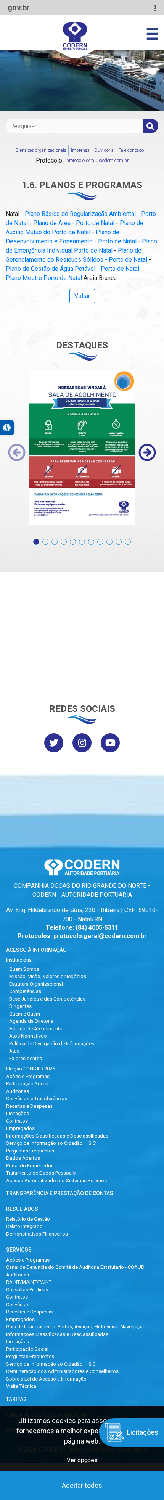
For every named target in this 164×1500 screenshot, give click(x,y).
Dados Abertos (23, 1158)
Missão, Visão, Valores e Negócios (47, 976)
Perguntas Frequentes (30, 1151)
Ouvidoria (104, 150)
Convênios (17, 1304)
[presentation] (17, 452)
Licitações (17, 1113)
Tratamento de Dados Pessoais (41, 1173)
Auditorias (17, 1091)
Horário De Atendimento (36, 1029)
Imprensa (80, 150)
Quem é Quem (24, 1014)
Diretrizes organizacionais (41, 150)
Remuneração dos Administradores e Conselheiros (62, 1371)
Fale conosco (131, 150)
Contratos (17, 1121)
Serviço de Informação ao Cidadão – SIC (51, 1143)
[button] (36, 537)
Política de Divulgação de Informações (51, 1043)
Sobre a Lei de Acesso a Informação (46, 1379)
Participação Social (27, 1083)
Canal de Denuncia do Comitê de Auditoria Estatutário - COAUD (75, 1267)
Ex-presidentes (25, 1058)
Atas (14, 1051)
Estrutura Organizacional (36, 984)
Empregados (20, 1128)
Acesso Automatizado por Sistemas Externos (56, 1180)
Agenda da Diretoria (31, 1021)
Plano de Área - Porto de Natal (73, 223)
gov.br (19, 7)
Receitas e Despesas (29, 1106)
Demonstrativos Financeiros (37, 1234)
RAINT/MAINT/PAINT (28, 1282)
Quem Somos (24, 969)
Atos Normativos (28, 1036)
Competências (25, 991)
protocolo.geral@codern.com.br (97, 160)
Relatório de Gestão (28, 1219)
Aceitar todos (82, 1485)
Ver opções (82, 1460)
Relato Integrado (24, 1226)
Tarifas (16, 1399)
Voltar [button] (82, 295)
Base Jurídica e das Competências (47, 999)
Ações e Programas (28, 1076)
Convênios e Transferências (36, 1098)
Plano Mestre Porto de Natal (44, 278)
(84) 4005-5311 (97, 927)
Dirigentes (20, 1006)
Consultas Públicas (27, 1289)
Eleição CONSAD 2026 (30, 1069)
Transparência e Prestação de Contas (59, 1193)
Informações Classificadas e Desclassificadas (57, 1136)
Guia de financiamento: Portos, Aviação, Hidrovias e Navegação (76, 1326)
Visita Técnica (21, 1386)
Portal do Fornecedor (29, 1165)
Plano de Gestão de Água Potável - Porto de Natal (72, 268)
